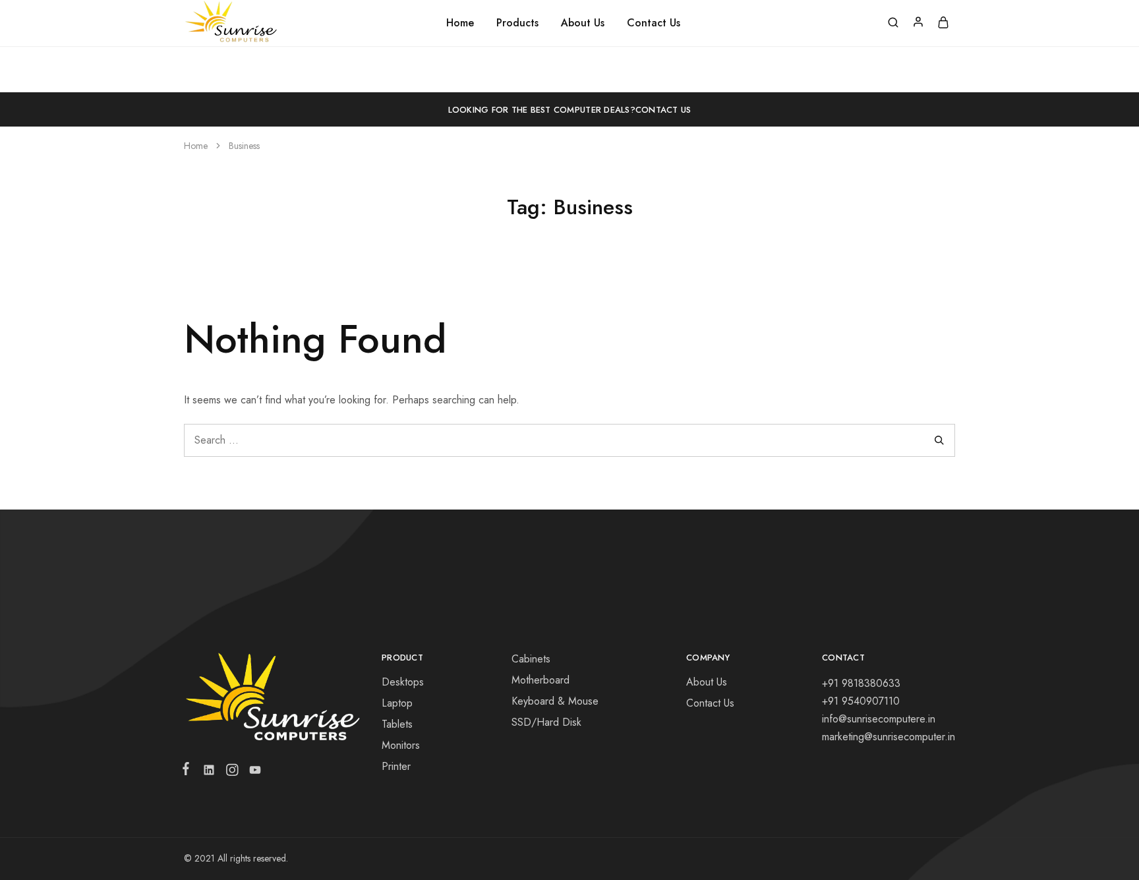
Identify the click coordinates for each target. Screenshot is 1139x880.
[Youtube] (252, 772)
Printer (396, 766)
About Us (582, 23)
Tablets (397, 724)
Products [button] (517, 23)
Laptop (397, 703)
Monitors (401, 745)
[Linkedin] (208, 772)
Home (460, 23)
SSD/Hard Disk (546, 722)
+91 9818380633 (861, 683)
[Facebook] (188, 771)
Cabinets (530, 658)
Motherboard (540, 680)
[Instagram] (231, 772)
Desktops (403, 681)
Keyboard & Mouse (555, 701)
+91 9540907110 (861, 701)
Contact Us (653, 23)
